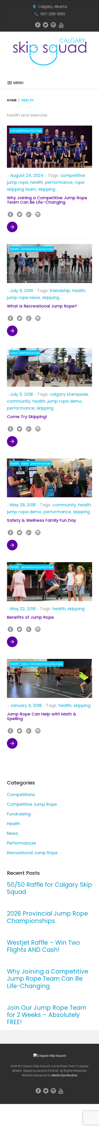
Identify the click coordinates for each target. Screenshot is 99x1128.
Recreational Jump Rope (37, 249)
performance (59, 182)
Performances (30, 353)
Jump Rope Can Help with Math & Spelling (41, 716)
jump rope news (23, 297)
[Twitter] (45, 24)
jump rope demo (64, 401)
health (36, 182)
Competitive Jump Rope (26, 131)
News (13, 353)
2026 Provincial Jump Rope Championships (47, 917)
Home (12, 100)
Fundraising (19, 814)
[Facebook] (37, 24)
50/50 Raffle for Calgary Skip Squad (49, 888)
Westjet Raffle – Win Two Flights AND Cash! (43, 946)
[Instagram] (53, 24)
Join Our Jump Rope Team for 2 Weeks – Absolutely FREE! (46, 1015)
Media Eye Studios (64, 1075)
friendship (60, 290)
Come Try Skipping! (27, 416)
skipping (46, 189)
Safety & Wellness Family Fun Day (41, 520)
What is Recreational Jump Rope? (42, 306)
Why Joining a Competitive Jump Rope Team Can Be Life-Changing (47, 200)
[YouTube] (61, 24)
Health (14, 249)
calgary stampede (69, 394)
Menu (17, 82)
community (18, 401)
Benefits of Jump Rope (30, 617)
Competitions (21, 794)
